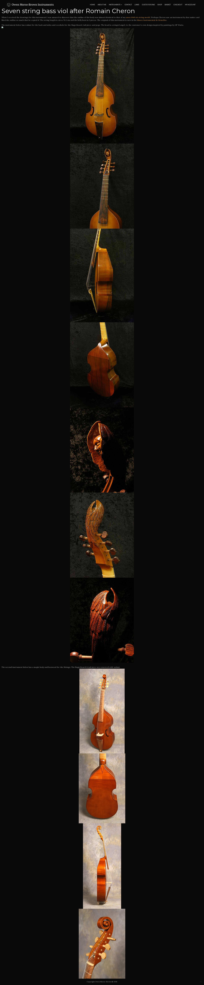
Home (92, 5)
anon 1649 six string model (138, 17)
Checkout (177, 5)
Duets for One (148, 5)
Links (137, 5)
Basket (168, 5)
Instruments (114, 5)
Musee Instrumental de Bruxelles (151, 20)
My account (190, 5)
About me (102, 5)
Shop (159, 5)
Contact (128, 5)
